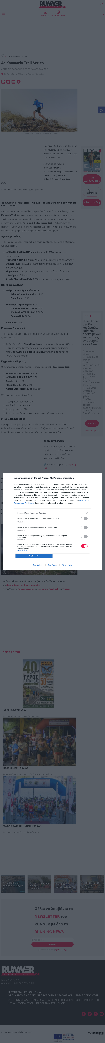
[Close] (96, 478)
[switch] (84, 518)
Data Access (52, 565)
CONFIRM (34, 556)
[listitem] (52, 513)
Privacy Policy (67, 565)
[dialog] (52, 521)
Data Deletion (38, 565)
